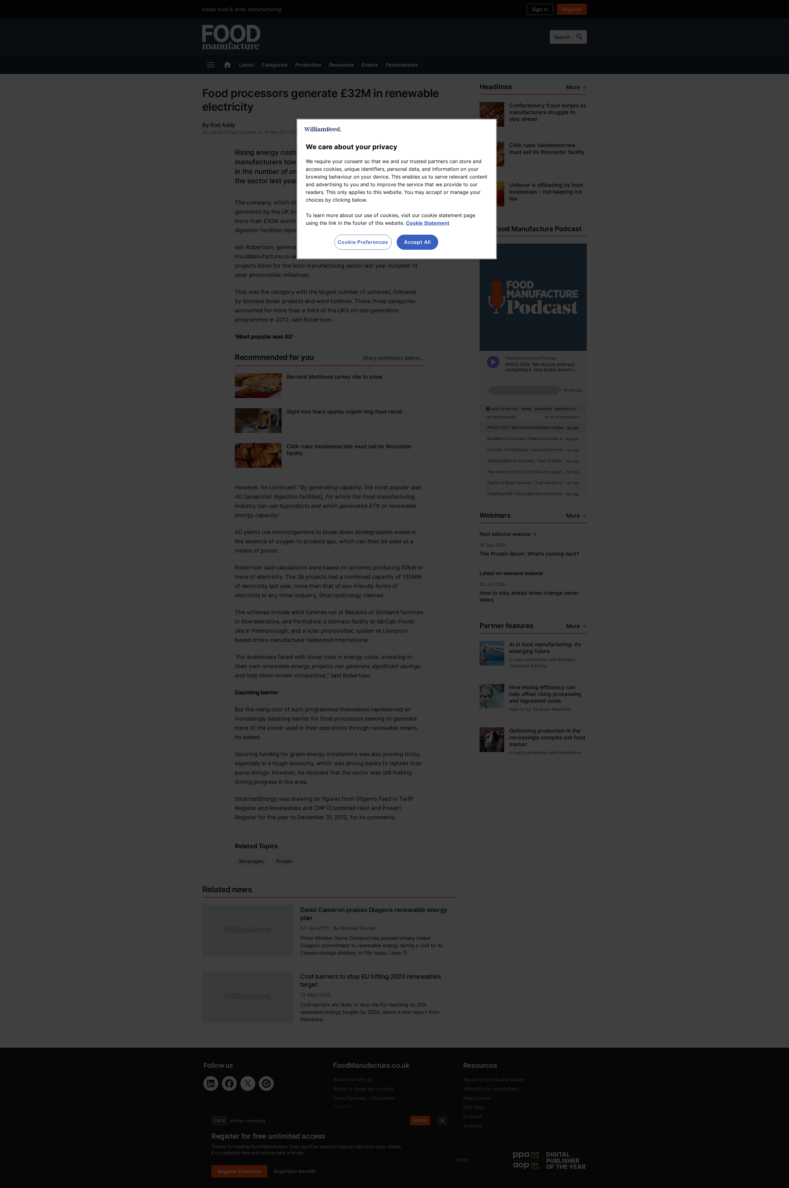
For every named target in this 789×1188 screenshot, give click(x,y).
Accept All (417, 242)
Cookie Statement (427, 223)
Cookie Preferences (363, 242)
